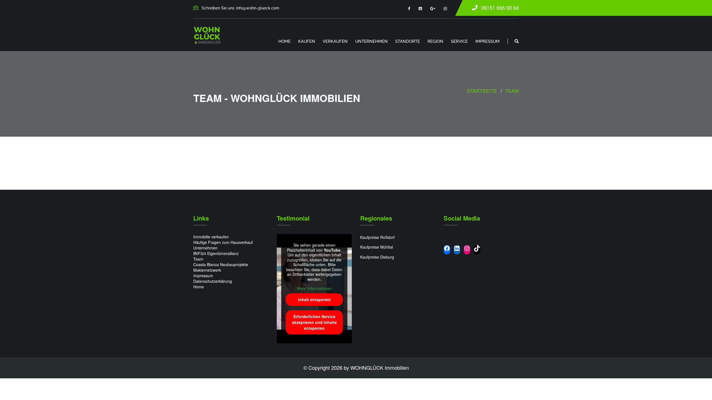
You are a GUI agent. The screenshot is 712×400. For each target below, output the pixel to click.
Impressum (487, 41)
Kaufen (306, 41)
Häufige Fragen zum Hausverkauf (223, 242)
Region (435, 41)
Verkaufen (335, 41)
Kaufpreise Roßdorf (377, 237)
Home (284, 41)
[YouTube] (420, 8)
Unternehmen (371, 41)
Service (459, 41)
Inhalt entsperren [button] (314, 299)
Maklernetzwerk (207, 270)
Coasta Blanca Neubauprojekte (220, 264)
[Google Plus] (432, 8)
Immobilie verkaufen (211, 236)
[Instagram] (445, 8)
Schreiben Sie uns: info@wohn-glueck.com (240, 8)
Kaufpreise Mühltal (376, 247)
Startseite (482, 90)
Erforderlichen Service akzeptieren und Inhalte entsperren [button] (314, 322)
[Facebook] (409, 8)
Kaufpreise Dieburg (377, 257)
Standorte (407, 41)
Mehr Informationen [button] (314, 288)
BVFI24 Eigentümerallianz (216, 253)
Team (512, 90)
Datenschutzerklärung (212, 281)
